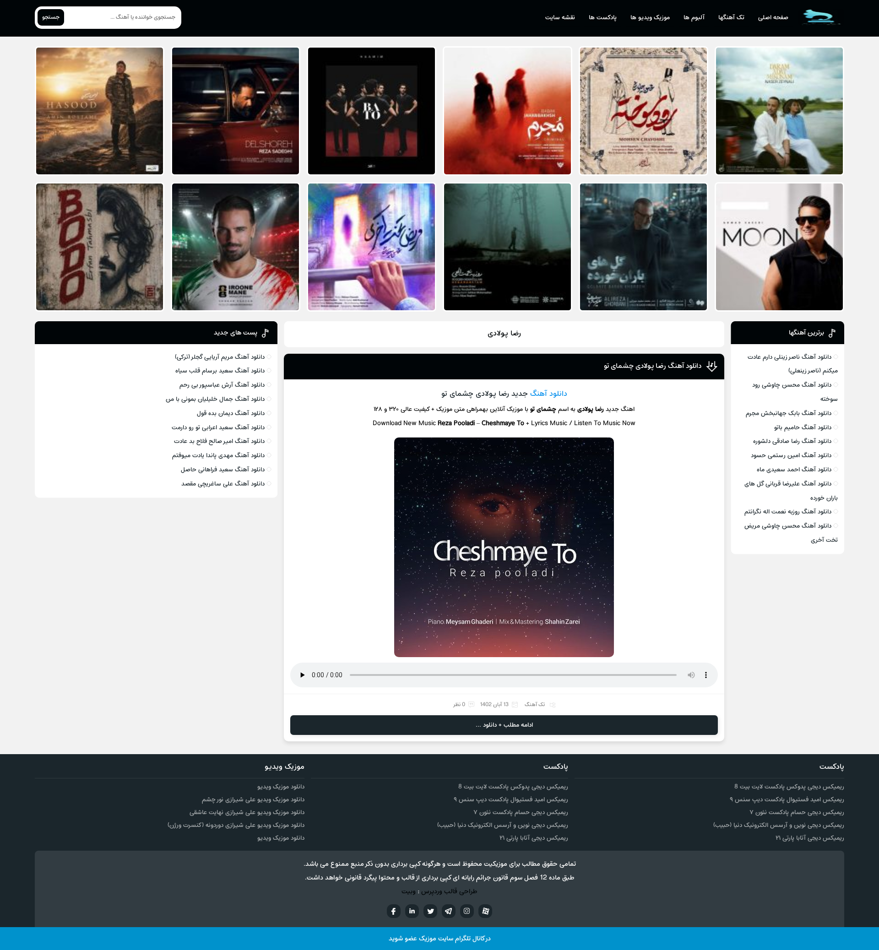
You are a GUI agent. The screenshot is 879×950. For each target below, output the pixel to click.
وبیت (409, 891)
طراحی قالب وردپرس (449, 891)
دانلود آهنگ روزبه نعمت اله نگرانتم (787, 512)
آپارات (485, 911)
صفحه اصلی (773, 17)
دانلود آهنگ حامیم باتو (802, 427)
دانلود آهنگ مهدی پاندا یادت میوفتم (218, 455)
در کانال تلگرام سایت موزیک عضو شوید (440, 939)
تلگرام (449, 911)
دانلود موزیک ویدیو (280, 787)
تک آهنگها (731, 17)
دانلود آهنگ (548, 394)
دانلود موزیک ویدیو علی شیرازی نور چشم (253, 799)
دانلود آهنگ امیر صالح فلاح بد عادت (219, 441)
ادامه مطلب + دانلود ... (504, 725)
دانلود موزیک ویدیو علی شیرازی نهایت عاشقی (247, 812)
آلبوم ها (694, 17)
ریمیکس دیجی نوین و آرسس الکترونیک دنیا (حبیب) (778, 825)
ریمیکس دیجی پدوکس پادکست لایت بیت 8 (789, 787)
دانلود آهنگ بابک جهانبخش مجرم (788, 413)
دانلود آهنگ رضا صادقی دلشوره (792, 441)
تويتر (430, 911)
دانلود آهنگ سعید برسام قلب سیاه (220, 371)
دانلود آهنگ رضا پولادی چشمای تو (652, 366)
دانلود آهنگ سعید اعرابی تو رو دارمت (218, 427)
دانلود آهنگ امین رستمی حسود (791, 455)
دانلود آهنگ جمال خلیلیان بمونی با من (215, 399)
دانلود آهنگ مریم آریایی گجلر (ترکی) (220, 357)
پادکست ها (603, 17)
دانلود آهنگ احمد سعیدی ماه (794, 469)
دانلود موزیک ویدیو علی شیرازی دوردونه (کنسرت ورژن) (236, 825)
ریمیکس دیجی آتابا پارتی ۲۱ (810, 838)
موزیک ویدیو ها (650, 17)
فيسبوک (394, 911)
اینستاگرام (467, 911)
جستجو (51, 17)
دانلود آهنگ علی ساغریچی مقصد (223, 484)
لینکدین (412, 911)
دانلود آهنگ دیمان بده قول (231, 413)
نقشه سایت (560, 17)
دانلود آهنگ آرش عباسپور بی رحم (222, 385)
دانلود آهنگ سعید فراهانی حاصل (223, 469)
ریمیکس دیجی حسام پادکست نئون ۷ (796, 812)
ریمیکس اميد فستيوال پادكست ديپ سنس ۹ (787, 799)
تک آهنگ (535, 704)
